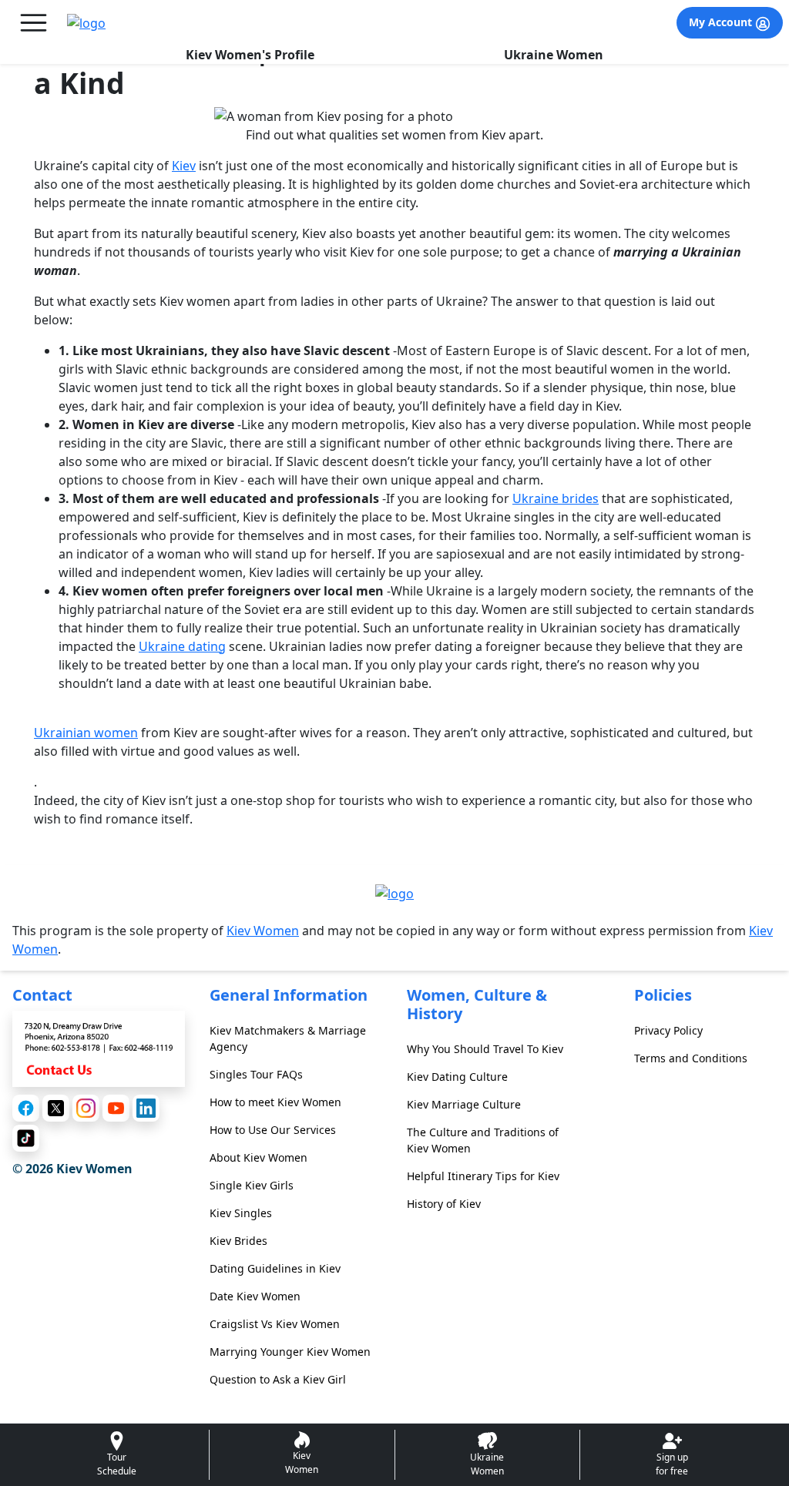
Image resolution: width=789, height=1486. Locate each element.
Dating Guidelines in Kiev (275, 1268)
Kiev (184, 165)
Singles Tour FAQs (256, 1074)
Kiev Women (263, 930)
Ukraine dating (182, 646)
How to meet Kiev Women (275, 1102)
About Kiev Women (258, 1157)
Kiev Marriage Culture (464, 1104)
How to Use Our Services (273, 1129)
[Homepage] (86, 23)
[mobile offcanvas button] (33, 22)
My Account (722, 22)
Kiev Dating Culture (457, 1076)
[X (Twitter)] (55, 1108)
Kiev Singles (241, 1213)
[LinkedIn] (146, 1108)
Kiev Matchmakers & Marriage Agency (288, 1038)
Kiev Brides (238, 1240)
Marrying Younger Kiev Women (290, 1351)
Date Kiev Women (255, 1296)
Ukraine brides (555, 498)
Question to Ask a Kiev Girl (278, 1379)
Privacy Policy (668, 1030)
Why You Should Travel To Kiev (485, 1049)
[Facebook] (25, 1108)
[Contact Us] (98, 1047)
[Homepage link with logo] (394, 893)
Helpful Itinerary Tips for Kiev (483, 1176)
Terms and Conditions (690, 1058)
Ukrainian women (86, 732)
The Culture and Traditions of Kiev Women (483, 1140)
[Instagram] (85, 1108)
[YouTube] (115, 1108)
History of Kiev (444, 1203)
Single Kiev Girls (252, 1185)
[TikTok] (25, 1138)
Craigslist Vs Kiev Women (275, 1324)
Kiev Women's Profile (250, 54)
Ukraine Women (553, 54)
